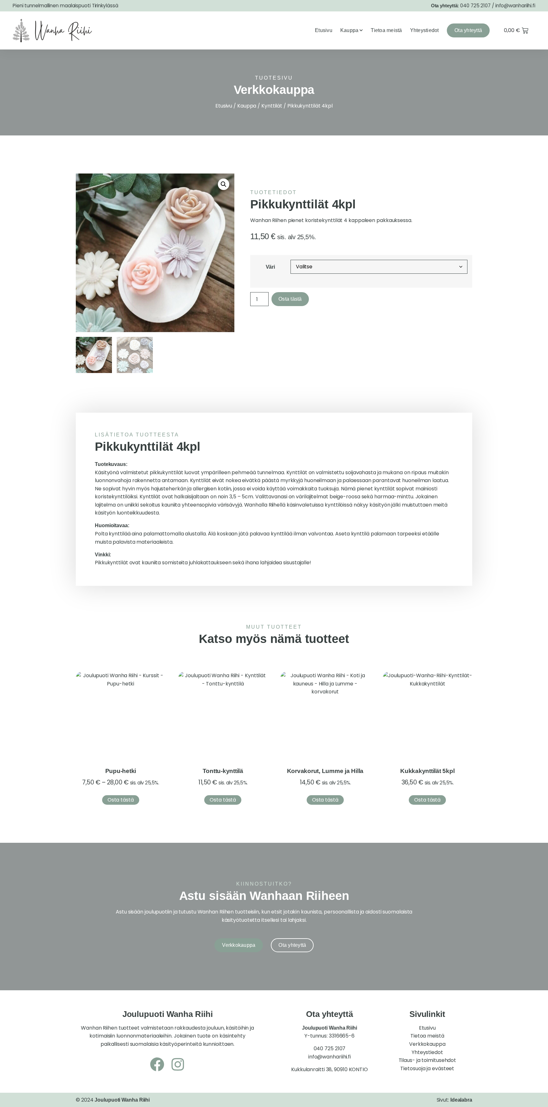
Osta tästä (290, 299)
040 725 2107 (475, 5)
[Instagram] (178, 1064)
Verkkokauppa (427, 1044)
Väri (270, 267)
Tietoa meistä (386, 30)
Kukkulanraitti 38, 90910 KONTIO (329, 1069)
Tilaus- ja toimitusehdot (427, 1060)
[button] (223, 184)
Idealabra (461, 1100)
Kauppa (349, 30)
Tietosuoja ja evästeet (427, 1068)
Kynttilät (271, 105)
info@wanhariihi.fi (515, 5)
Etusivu (323, 30)
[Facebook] (157, 1064)
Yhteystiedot (424, 30)
